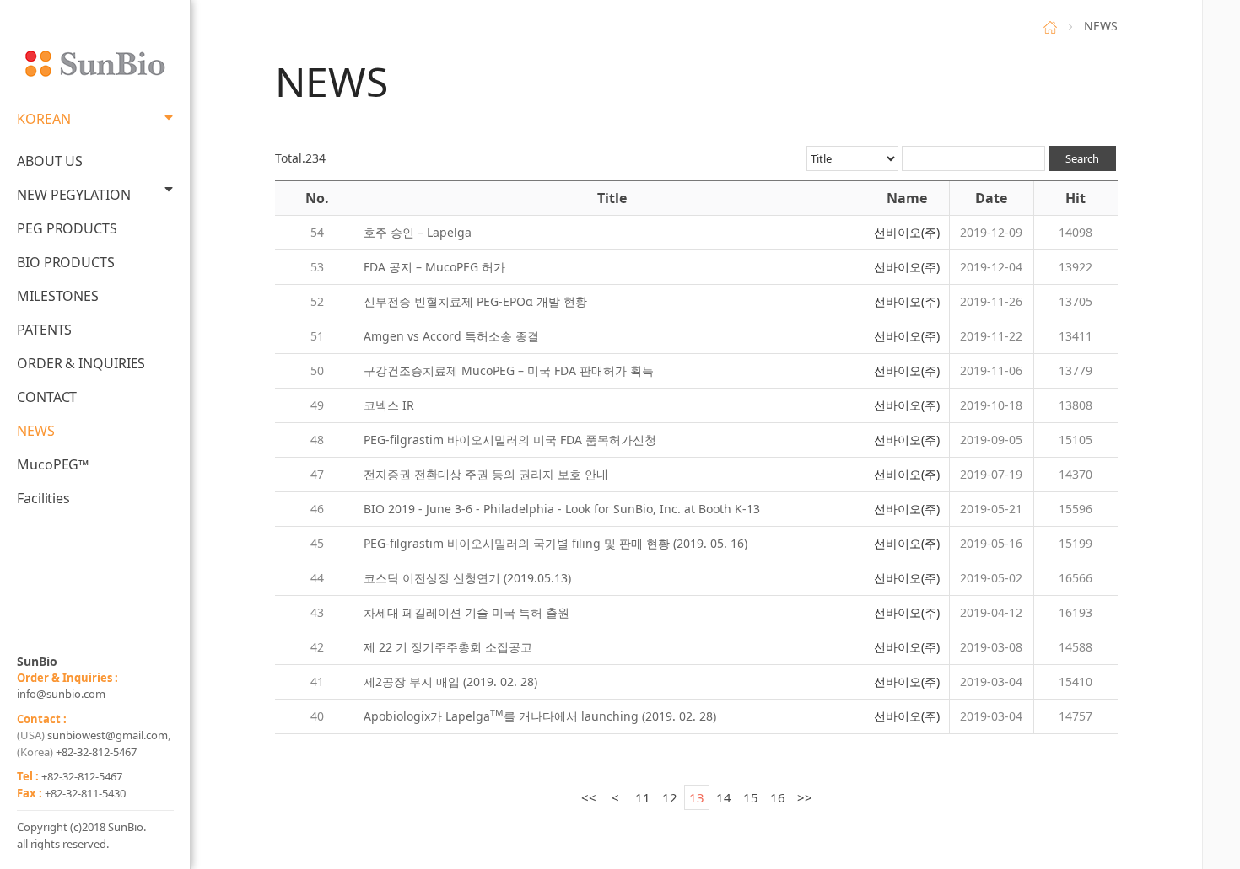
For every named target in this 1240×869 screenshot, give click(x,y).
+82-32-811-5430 (85, 793)
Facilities (43, 498)
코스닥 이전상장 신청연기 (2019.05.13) (467, 578)
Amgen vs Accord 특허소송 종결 (451, 336)
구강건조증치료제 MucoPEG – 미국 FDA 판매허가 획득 (509, 370)
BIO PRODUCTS (66, 262)
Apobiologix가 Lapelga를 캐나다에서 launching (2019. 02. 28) (540, 715)
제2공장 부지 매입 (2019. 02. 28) (450, 681)
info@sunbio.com (61, 693)
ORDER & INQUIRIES (81, 363)
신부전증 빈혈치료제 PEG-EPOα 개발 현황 (475, 301)
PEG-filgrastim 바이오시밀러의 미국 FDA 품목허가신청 (510, 440)
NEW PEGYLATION (74, 194)
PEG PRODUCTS (67, 228)
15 (750, 797)
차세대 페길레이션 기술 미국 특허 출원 (466, 612)
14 (723, 797)
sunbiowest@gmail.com (107, 735)
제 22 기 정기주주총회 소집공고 (448, 647)
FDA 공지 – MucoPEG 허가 (434, 267)
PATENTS (44, 329)
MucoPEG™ (53, 464)
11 (642, 797)
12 (669, 797)
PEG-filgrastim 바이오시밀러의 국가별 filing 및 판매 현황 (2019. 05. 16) (555, 543)
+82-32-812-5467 (96, 751)
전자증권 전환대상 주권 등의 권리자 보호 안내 (486, 474)
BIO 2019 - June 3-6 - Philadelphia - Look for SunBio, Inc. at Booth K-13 (562, 509)
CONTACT (47, 397)
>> (804, 797)
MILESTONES (58, 296)
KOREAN (43, 119)
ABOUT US (50, 161)
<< (588, 797)
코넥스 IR (389, 405)
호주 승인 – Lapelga (418, 232)
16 (777, 797)
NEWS (36, 430)
